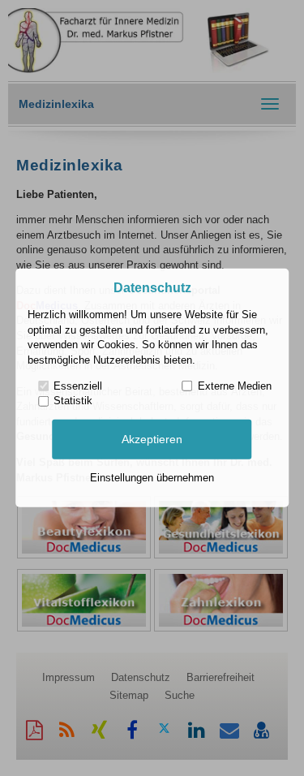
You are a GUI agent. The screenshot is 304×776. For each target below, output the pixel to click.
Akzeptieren (152, 439)
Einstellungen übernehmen (152, 478)
